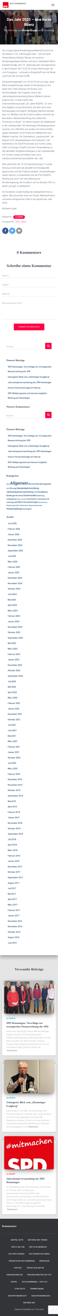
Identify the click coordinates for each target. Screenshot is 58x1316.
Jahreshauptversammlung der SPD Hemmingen (29, 382)
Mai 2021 (12, 736)
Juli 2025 (12, 556)
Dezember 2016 (15, 921)
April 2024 (12, 605)
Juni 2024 (12, 594)
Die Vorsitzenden (16, 1254)
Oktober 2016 (14, 932)
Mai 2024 (12, 600)
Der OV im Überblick (38, 1247)
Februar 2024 (14, 616)
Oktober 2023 (14, 632)
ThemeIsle (39, 1309)
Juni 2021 (12, 730)
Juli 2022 (12, 681)
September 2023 (15, 638)
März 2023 (12, 649)
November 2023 (15, 627)
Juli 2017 (12, 888)
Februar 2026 (14, 529)
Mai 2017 (12, 894)
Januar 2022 (13, 709)
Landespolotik (43, 499)
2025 (17, 222)
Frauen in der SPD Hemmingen (22, 1261)
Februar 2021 (14, 747)
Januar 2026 (13, 534)
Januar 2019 (13, 817)
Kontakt (18, 1268)
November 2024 (15, 583)
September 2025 (15, 551)
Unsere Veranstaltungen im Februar (24, 388)
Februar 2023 (14, 654)
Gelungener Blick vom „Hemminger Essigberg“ (29, 377)
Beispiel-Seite (17, 1240)
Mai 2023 (12, 643)
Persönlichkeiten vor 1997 (39, 1275)
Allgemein (19, 217)
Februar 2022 (14, 703)
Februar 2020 (14, 774)
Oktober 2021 (14, 719)
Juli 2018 (12, 839)
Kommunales (30, 495)
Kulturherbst (32, 499)
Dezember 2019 (15, 779)
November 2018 (15, 823)
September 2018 (15, 834)
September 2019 (15, 796)
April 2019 (12, 807)
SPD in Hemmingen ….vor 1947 (34, 1282)
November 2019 (15, 785)
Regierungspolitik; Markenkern (17, 505)
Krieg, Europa (21, 499)
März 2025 (12, 562)
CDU (7, 488)
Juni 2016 (12, 943)
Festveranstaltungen (39, 1254)
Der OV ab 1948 (17, 1247)
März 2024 (12, 611)
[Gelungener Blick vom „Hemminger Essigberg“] (29, 1076)
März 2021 (12, 741)
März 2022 (12, 698)
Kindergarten (12, 495)
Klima (21, 496)
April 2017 (12, 899)
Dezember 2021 (15, 714)
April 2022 (12, 692)
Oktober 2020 (14, 758)
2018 (8, 484)
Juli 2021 (12, 725)
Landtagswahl (12, 502)
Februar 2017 (14, 910)
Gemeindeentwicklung (28, 488)
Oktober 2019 (14, 790)
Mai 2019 (12, 801)
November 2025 (15, 545)
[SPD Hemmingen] (17, 4)
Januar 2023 (13, 659)
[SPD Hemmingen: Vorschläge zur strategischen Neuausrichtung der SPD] (29, 997)
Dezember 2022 (15, 665)
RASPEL (14, 1282)
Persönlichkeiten (14, 1275)
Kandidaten (43, 492)
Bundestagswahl (43, 484)
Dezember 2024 (15, 578)
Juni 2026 (12, 523)
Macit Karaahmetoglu (28, 502)
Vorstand (26, 509)
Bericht (32, 484)
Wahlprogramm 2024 (40, 1296)
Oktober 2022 (14, 670)
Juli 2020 (12, 763)
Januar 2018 (13, 861)
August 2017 (13, 883)
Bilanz (23, 222)
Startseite (19, 1289)
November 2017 (15, 867)
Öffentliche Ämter (35, 1268)
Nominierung (42, 502)
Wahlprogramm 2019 (17, 1296)
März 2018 (12, 850)
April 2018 (12, 845)
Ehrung (13, 488)
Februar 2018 (14, 856)
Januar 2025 (13, 572)
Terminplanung (37, 1289)
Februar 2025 (14, 567)
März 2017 (12, 905)
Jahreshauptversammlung (19, 492)
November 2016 (15, 926)
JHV (35, 492)
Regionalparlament (35, 505)
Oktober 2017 (14, 872)
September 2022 (15, 676)
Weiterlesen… (12, 1050)
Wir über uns (29, 1303)
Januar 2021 (13, 752)
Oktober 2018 (14, 828)
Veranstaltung (14, 508)
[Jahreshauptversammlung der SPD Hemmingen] (29, 1152)
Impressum (44, 1261)
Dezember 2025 (15, 540)
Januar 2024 (13, 621)
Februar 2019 (14, 812)
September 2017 (15, 877)
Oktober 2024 (14, 589)
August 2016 (13, 937)
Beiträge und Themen (37, 1240)
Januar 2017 (13, 915)
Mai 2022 (12, 687)
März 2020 (12, 768)
